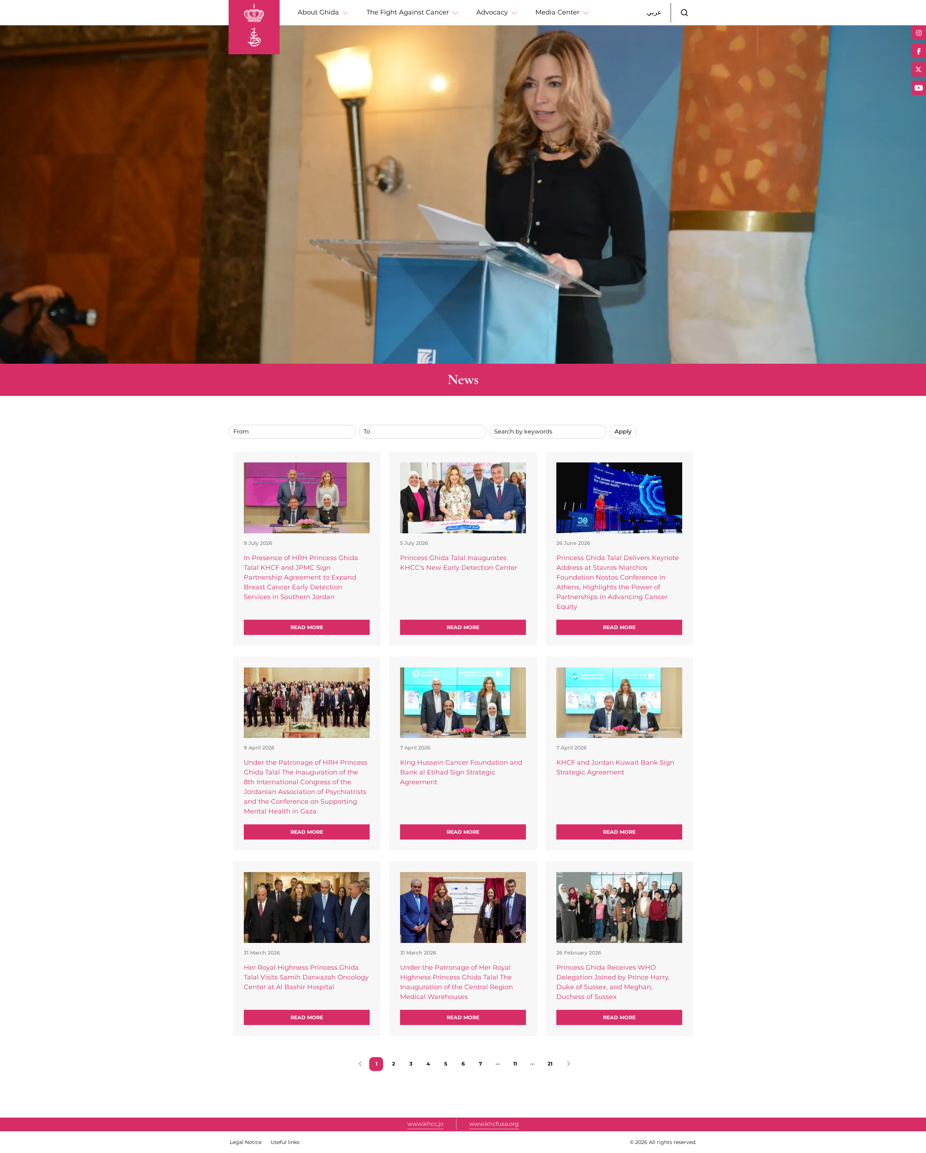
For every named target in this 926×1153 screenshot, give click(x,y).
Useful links (285, 1142)
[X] (919, 69)
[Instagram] (919, 32)
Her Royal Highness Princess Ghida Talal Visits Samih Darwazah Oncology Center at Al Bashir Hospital (306, 977)
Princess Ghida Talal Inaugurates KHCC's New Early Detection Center (458, 563)
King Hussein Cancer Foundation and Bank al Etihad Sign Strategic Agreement (461, 772)
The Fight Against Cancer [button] (407, 12)
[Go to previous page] (359, 1064)
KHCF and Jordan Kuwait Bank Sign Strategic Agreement (615, 767)
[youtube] (919, 88)
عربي (654, 12)
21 (552, 1063)
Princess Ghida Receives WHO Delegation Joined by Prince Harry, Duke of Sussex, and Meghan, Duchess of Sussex (613, 982)
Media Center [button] (557, 12)
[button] (684, 12)
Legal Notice (246, 1142)
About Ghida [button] (318, 12)
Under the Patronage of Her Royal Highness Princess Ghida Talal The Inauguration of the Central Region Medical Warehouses (456, 982)
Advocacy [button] (492, 12)
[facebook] (919, 51)
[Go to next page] (567, 1064)
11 (517, 1063)
